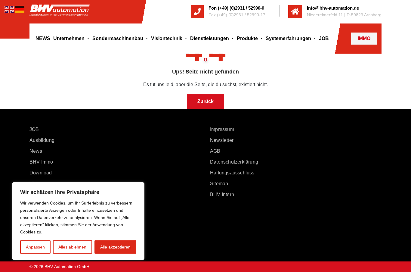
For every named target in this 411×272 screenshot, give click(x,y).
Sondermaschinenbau (118, 38)
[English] (10, 8)
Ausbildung (41, 140)
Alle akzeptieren (115, 247)
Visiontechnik (167, 38)
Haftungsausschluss (232, 172)
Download (40, 172)
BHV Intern (222, 194)
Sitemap (219, 183)
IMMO (364, 38)
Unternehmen (69, 38)
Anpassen (35, 247)
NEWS (43, 38)
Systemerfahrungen (289, 38)
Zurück (205, 101)
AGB (215, 151)
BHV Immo (41, 161)
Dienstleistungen (210, 38)
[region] (78, 221)
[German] (20, 8)
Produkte (248, 38)
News (35, 151)
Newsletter (221, 140)
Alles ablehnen (72, 247)
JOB (324, 38)
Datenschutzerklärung (234, 161)
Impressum (222, 129)
